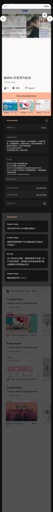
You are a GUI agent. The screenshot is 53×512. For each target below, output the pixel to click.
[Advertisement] (27, 55)
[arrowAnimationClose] (3, 19)
